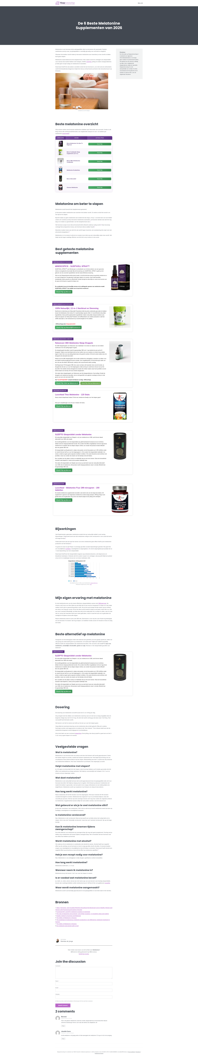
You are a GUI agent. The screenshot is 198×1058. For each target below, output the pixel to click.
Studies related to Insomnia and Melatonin (68, 916)
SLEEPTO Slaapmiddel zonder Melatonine (73, 434)
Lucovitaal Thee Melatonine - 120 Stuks (72, 394)
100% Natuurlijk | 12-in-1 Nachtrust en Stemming (76, 308)
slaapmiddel (65, 133)
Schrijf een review (84, 954)
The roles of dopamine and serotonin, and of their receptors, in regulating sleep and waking (82, 914)
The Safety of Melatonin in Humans (66, 918)
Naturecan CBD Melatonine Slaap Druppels (74, 343)
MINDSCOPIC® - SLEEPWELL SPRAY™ (72, 266)
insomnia (88, 61)
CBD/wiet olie (102, 603)
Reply (63, 1025)
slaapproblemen (94, 583)
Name (57, 981)
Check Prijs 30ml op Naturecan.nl (91, 383)
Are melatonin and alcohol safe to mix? (67, 926)
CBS (91, 584)
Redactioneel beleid (99, 1053)
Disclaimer (128, 74)
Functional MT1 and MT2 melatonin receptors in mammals (73, 911)
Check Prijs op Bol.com (63, 292)
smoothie (107, 883)
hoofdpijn (68, 548)
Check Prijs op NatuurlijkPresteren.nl (68, 327)
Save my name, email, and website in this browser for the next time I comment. (75, 1001)
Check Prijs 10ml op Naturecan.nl (67, 383)
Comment (57, 966)
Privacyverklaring (131, 1051)
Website (57, 994)
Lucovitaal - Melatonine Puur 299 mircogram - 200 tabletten (77, 489)
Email (57, 987)
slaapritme (78, 733)
